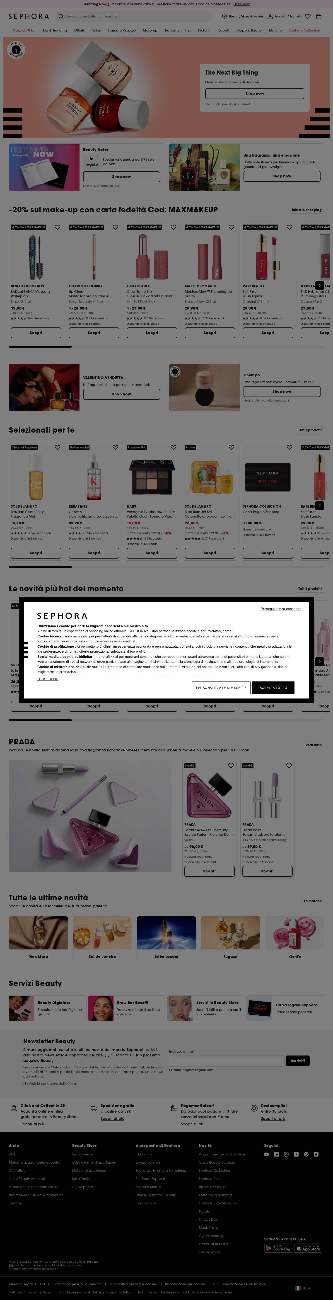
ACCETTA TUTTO (273, 687)
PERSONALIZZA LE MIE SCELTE (221, 687)
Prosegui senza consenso (281, 608)
